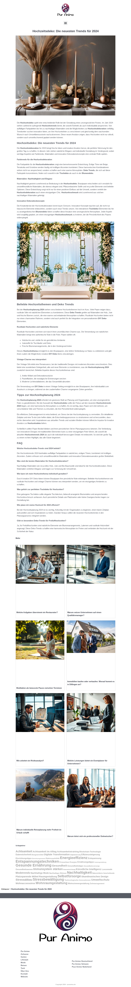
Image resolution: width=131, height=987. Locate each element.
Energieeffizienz (74, 858)
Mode (23, 962)
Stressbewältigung (48, 879)
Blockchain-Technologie (90, 852)
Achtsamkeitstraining (68, 851)
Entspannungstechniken (37, 861)
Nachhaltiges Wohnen (58, 873)
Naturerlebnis (97, 873)
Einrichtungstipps (24, 858)
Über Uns (25, 971)
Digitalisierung (75, 855)
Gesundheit (59, 865)
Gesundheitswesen (24, 869)
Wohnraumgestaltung (51, 883)
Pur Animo (25, 951)
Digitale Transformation (57, 854)
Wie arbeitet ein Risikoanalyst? (30, 761)
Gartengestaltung (100, 862)
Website (24, 977)
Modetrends (23, 872)
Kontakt (24, 974)
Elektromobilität (52, 858)
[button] (65, 23)
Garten (24, 957)
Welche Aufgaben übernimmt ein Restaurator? (37, 612)
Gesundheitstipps (75, 866)
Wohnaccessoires (25, 883)
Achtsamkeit (24, 851)
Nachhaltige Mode (40, 873)
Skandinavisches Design (94, 876)
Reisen (24, 965)
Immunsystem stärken (48, 869)
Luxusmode (107, 869)
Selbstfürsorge (69, 876)
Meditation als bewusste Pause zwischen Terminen (39, 688)
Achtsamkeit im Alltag (45, 851)
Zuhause (5, 889)
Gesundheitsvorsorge (92, 866)
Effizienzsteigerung (90, 854)
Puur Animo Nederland (81, 967)
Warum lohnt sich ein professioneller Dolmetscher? (90, 836)
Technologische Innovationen (77, 880)
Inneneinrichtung (69, 869)
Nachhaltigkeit (79, 872)
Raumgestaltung (48, 876)
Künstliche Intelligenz (88, 869)
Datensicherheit (23, 854)
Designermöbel (37, 855)
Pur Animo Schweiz (80, 964)
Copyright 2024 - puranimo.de (66, 984)
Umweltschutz (100, 879)
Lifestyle (24, 960)
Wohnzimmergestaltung (78, 883)
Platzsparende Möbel (27, 876)
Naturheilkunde (108, 873)
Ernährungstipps (85, 862)
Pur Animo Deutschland (82, 961)
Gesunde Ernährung (33, 865)
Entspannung (94, 858)
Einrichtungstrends (38, 858)
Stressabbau (24, 879)
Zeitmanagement (97, 883)
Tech (23, 968)
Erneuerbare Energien (68, 862)
